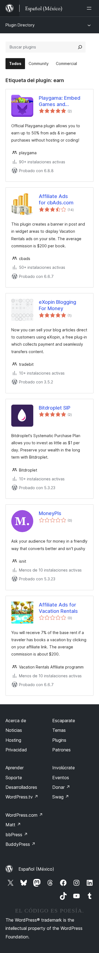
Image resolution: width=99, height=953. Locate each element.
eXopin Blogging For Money (57, 305)
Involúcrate (63, 767)
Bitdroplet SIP (54, 408)
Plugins (59, 740)
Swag (60, 797)
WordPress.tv (22, 797)
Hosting (13, 740)
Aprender (15, 767)
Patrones (61, 749)
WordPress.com (24, 815)
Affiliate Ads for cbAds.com (56, 199)
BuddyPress (20, 844)
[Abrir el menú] (90, 8)
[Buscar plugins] (80, 47)
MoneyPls (50, 513)
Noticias (14, 730)
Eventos (60, 777)
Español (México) (36, 869)
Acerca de (16, 720)
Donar (61, 787)
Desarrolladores (21, 787)
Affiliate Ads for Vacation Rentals (58, 608)
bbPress (17, 834)
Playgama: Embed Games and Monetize (59, 101)
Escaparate (63, 720)
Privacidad (16, 749)
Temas (59, 730)
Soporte (14, 777)
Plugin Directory (20, 25)
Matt (13, 824)
